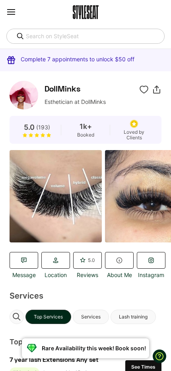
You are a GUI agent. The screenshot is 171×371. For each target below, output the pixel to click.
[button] (156, 89)
